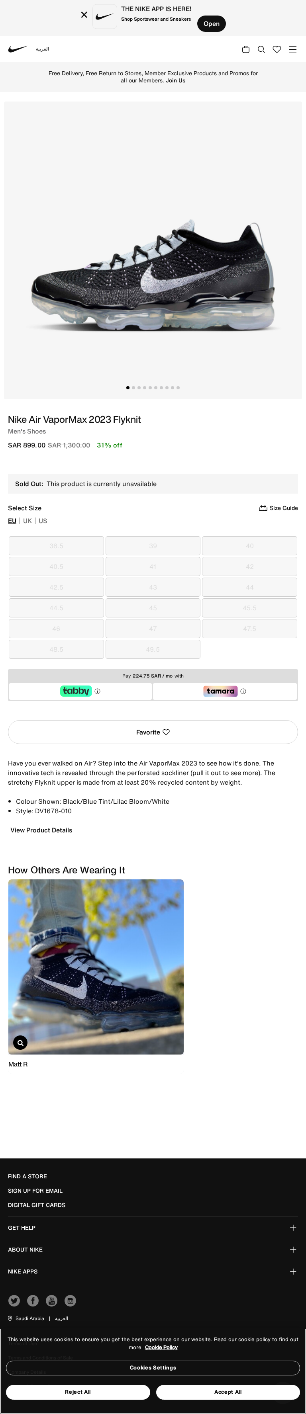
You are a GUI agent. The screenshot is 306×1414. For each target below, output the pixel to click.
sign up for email (35, 1190)
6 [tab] (155, 387)
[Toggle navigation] (293, 49)
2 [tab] (133, 387)
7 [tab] (161, 387)
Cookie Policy (161, 1347)
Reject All (78, 1392)
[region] (153, 1371)
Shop (192, 76)
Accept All (228, 1392)
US (43, 521)
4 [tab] (144, 387)
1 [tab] (127, 387)
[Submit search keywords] (261, 49)
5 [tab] (150, 387)
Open (212, 23)
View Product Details (41, 830)
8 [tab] (167, 387)
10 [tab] (178, 387)
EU (12, 521)
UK (27, 521)
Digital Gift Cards (36, 1205)
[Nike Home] (18, 49)
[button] (25, 1318)
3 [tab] (139, 387)
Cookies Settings (153, 1367)
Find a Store (27, 1176)
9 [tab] (172, 387)
